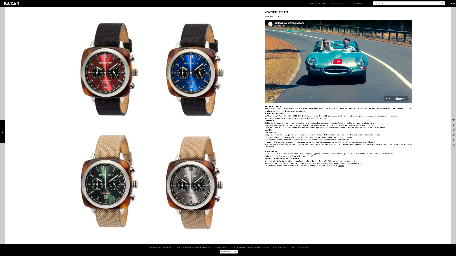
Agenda (368, 3)
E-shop (312, 3)
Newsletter (323, 3)
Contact (334, 3)
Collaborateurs (356, 3)
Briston (341, 166)
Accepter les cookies (229, 252)
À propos (343, 3)
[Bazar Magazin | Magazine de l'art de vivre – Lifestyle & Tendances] (11, 3)
